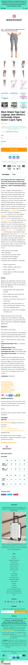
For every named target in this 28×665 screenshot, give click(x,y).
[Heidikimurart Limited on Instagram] (14, 602)
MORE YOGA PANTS (6, 392)
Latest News (14, 504)
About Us (14, 558)
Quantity (3, 141)
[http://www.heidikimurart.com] (7, 451)
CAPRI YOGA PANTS (6, 382)
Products (14, 585)
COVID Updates (14, 573)
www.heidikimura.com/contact (16, 419)
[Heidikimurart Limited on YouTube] (20, 602)
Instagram (10, 430)
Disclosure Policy (14, 568)
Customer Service (14, 570)
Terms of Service (14, 566)
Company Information (14, 560)
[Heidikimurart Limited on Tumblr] (17, 602)
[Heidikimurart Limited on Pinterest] (11, 602)
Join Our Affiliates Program (14, 589)
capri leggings (13, 210)
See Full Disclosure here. (17, 646)
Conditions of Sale (14, 564)
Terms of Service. (5, 636)
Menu (4, 8)
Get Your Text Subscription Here (14, 593)
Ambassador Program (14, 579)
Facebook (3, 430)
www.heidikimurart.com (11, 428)
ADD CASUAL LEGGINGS (8, 390)
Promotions (14, 587)
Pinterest (17, 430)
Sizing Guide (14, 575)
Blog (14, 594)
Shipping (3, 131)
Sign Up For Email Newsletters (14, 591)
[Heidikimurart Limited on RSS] (22, 602)
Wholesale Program (14, 577)
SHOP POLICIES (5, 422)
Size (2, 135)
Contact (14, 583)
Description (5, 174)
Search (14, 556)
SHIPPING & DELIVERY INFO (9, 442)
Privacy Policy (14, 562)
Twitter (23, 430)
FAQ (14, 571)
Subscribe (20, 612)
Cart (26, 8)
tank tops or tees (11, 230)
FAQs (14, 174)
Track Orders (14, 581)
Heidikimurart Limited (16, 651)
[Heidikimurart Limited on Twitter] (5, 602)
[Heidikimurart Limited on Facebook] (8, 602)
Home (2, 29)
